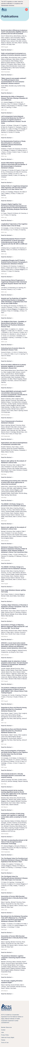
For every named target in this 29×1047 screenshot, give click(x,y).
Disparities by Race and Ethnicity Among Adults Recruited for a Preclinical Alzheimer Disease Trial (14, 709)
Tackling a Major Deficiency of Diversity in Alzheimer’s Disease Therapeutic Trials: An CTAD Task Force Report (14, 606)
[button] (14, 50)
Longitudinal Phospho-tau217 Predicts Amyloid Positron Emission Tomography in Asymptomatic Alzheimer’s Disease (14, 262)
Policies (3, 1040)
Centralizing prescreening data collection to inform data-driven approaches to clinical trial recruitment (14, 482)
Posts (12, 7)
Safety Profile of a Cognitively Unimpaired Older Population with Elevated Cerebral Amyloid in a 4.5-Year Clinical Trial (14, 187)
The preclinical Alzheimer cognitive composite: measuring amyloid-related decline (13, 957)
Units (12, 5)
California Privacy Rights (7, 1037)
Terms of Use (4, 1042)
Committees (23, 5)
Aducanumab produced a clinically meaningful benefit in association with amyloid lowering (13, 775)
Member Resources (6, 1027)
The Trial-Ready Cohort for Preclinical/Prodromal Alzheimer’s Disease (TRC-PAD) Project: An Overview (14, 878)
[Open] (26, 9)
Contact (3, 1030)
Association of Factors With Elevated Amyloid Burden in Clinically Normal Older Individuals (14, 898)
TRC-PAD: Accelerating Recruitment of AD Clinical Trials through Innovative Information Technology (14, 841)
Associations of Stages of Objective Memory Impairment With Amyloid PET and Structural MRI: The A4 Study (14, 626)
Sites (3, 5)
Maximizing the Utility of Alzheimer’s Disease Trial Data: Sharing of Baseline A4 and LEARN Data (14, 98)
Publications (23, 7)
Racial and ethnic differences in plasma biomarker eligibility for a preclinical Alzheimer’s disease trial (13, 366)
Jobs (2, 1032)
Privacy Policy (5, 1035)
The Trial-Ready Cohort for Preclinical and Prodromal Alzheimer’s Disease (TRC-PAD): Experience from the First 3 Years (14, 860)
